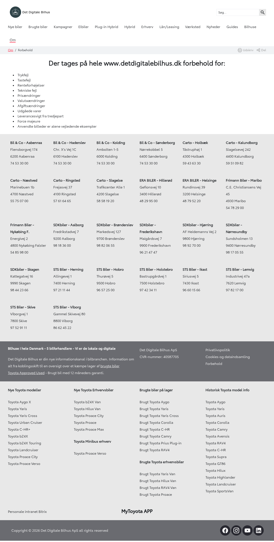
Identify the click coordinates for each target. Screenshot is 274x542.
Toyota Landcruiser (23, 450)
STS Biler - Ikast (195, 269)
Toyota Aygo (215, 402)
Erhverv (147, 27)
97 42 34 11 (148, 290)
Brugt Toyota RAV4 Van (158, 487)
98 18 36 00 (62, 245)
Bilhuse (250, 27)
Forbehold (214, 363)
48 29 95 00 (149, 201)
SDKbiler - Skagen (24, 269)
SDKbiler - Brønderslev (115, 225)
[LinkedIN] (258, 530)
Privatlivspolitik (218, 350)
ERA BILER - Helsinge (199, 180)
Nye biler (15, 27)
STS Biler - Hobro (110, 269)
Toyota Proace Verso (24, 463)
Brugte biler (38, 27)
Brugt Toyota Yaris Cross (159, 416)
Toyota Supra (216, 457)
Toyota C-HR (216, 450)
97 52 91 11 (18, 327)
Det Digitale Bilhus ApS (158, 350)
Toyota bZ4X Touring (24, 443)
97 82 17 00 (234, 290)
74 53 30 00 (19, 163)
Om (13, 40)
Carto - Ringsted (66, 180)
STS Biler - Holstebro (156, 269)
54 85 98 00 (19, 252)
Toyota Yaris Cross (22, 416)
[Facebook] (225, 530)
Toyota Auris (215, 416)
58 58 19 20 (105, 201)
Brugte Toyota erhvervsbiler (162, 462)
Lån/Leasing (169, 27)
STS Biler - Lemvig (240, 269)
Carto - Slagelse (110, 180)
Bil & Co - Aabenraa (26, 142)
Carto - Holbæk (195, 142)
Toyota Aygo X (19, 402)
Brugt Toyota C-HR (155, 429)
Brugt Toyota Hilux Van (158, 481)
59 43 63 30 (192, 163)
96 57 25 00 (106, 290)
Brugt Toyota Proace (156, 494)
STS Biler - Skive (22, 307)
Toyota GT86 (215, 463)
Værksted (192, 27)
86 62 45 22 (62, 327)
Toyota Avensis (217, 436)
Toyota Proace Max (89, 429)
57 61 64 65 (62, 201)
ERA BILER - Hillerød (156, 180)
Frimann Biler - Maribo (244, 180)
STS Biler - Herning (68, 269)
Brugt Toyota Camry (155, 436)
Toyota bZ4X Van (87, 402)
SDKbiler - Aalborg (68, 225)
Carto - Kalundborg (242, 142)
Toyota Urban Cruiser (25, 422)
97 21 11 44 (61, 290)
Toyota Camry (217, 429)
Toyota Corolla (217, 422)
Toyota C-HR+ (19, 429)
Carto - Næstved (23, 180)
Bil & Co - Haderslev (69, 142)
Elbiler (83, 27)
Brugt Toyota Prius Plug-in (161, 443)
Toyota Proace (85, 422)
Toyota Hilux (215, 470)
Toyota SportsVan (220, 491)
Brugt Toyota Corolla (156, 422)
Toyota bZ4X (18, 436)
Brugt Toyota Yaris (154, 409)
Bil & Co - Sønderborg (157, 142)
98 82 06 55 (106, 245)
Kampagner (63, 27)
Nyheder (213, 27)
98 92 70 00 (192, 245)
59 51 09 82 (234, 163)
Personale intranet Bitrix (27, 511)
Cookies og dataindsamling (228, 357)
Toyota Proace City (23, 457)
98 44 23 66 (19, 290)
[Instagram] (236, 530)
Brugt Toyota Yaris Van (157, 474)
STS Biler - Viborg (67, 307)
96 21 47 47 (148, 252)
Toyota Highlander (220, 477)
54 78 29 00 (235, 208)
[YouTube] (247, 530)
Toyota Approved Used (26, 373)
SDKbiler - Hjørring (198, 225)
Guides (232, 27)
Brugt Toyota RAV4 (155, 450)
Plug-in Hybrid (106, 27)
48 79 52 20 (192, 201)
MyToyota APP (137, 511)
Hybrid (129, 27)
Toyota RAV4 (216, 443)
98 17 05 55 (234, 252)
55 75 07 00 (19, 201)
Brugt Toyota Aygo (154, 402)
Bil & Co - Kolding (111, 142)
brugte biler (109, 366)
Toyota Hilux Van (87, 409)
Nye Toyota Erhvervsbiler (93, 390)
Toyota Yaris (17, 409)
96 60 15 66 (191, 290)
